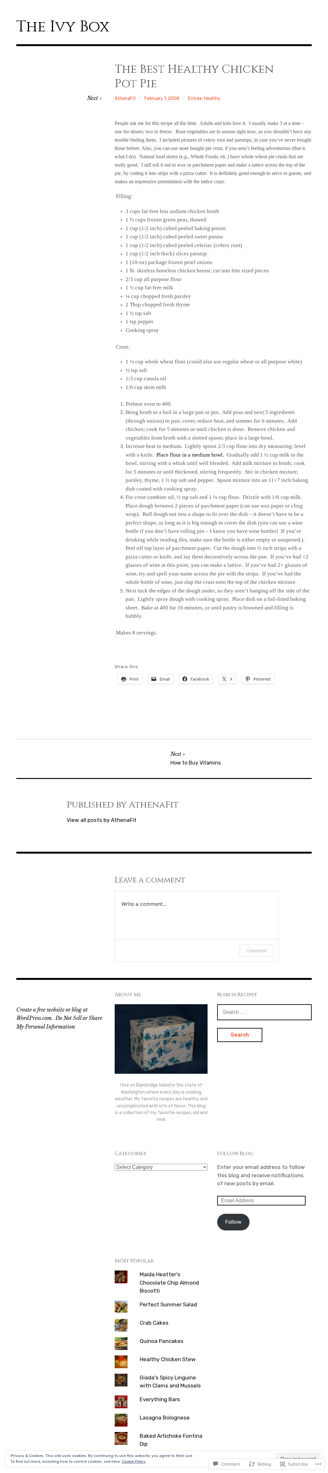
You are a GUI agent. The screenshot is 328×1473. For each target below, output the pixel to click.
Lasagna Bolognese (165, 1417)
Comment (256, 950)
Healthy (212, 98)
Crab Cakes (154, 1323)
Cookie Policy (134, 1461)
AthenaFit (125, 98)
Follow (233, 1222)
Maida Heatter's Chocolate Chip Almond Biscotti (169, 1282)
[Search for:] (264, 1012)
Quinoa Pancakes (162, 1341)
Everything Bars (160, 1399)
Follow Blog (235, 1153)
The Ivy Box (62, 26)
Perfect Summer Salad (168, 1304)
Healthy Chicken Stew (168, 1359)
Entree (195, 98)
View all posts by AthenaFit (101, 820)
